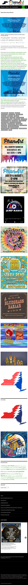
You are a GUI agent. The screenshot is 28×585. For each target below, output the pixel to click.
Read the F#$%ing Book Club (7, 498)
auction (21, 466)
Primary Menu (26, 7)
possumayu (4, 123)
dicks (7, 467)
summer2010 (19, 476)
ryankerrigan (17, 473)
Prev (2, 538)
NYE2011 (6, 471)
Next (26, 538)
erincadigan (11, 467)
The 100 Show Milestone (6, 512)
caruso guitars (19, 114)
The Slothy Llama (21, 67)
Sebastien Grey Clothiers (16, 53)
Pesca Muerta (9, 64)
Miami (14, 469)
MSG (23, 469)
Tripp (3, 479)
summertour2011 (19, 477)
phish (14, 471)
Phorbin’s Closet (14, 61)
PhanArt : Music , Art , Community (9, 7)
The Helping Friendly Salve (17, 60)
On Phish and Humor (5, 514)
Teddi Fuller (4, 126)
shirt (22, 473)
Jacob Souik (5, 55)
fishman (24, 467)
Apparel (2, 34)
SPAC (6, 476)
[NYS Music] (14, 415)
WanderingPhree (8, 57)
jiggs (8, 469)
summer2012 (3, 477)
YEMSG (12, 479)
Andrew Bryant (16, 57)
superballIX (25, 477)
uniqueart (7, 479)
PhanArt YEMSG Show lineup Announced (13, 39)
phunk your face (5, 122)
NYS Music (20, 99)
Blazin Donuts (4, 69)
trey (1, 479)
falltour (20, 467)
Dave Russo (8, 61)
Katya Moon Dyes (20, 117)
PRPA (7, 473)
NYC (26, 469)
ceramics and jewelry (9, 34)
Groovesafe (6, 102)
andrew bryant (5, 112)
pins (17, 471)
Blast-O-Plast (12, 114)
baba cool (17, 112)
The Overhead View (15, 58)
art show (12, 112)
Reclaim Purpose (8, 66)
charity (2, 467)
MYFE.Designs (9, 119)
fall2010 (14, 467)
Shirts (3, 476)
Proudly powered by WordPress (6, 583)
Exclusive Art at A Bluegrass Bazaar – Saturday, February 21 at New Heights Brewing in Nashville (8, 534)
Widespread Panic (4, 502)
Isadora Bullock (19, 52)
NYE (2, 471)
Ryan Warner (4, 125)
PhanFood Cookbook (5, 505)
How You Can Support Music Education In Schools (11, 507)
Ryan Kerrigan (7, 53)
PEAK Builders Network (9, 100)
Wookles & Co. (7, 58)
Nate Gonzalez (7, 67)
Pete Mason (13, 42)
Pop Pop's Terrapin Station (15, 122)
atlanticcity (17, 466)
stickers (10, 476)
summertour (10, 478)
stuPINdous (14, 476)
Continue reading (10, 538)
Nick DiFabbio (12, 52)
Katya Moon (15, 64)
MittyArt (14, 66)
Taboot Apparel (23, 125)
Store (2, 495)
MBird (11, 469)
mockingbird (18, 469)
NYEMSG (10, 471)
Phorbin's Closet (22, 120)
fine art (16, 34)
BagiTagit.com (14, 67)
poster (21, 471)
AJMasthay (4, 466)
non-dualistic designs (6, 120)
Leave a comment (20, 42)
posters (3, 474)
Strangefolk (3, 500)
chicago (4, 467)
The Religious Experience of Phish (8, 510)
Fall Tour (17, 467)
